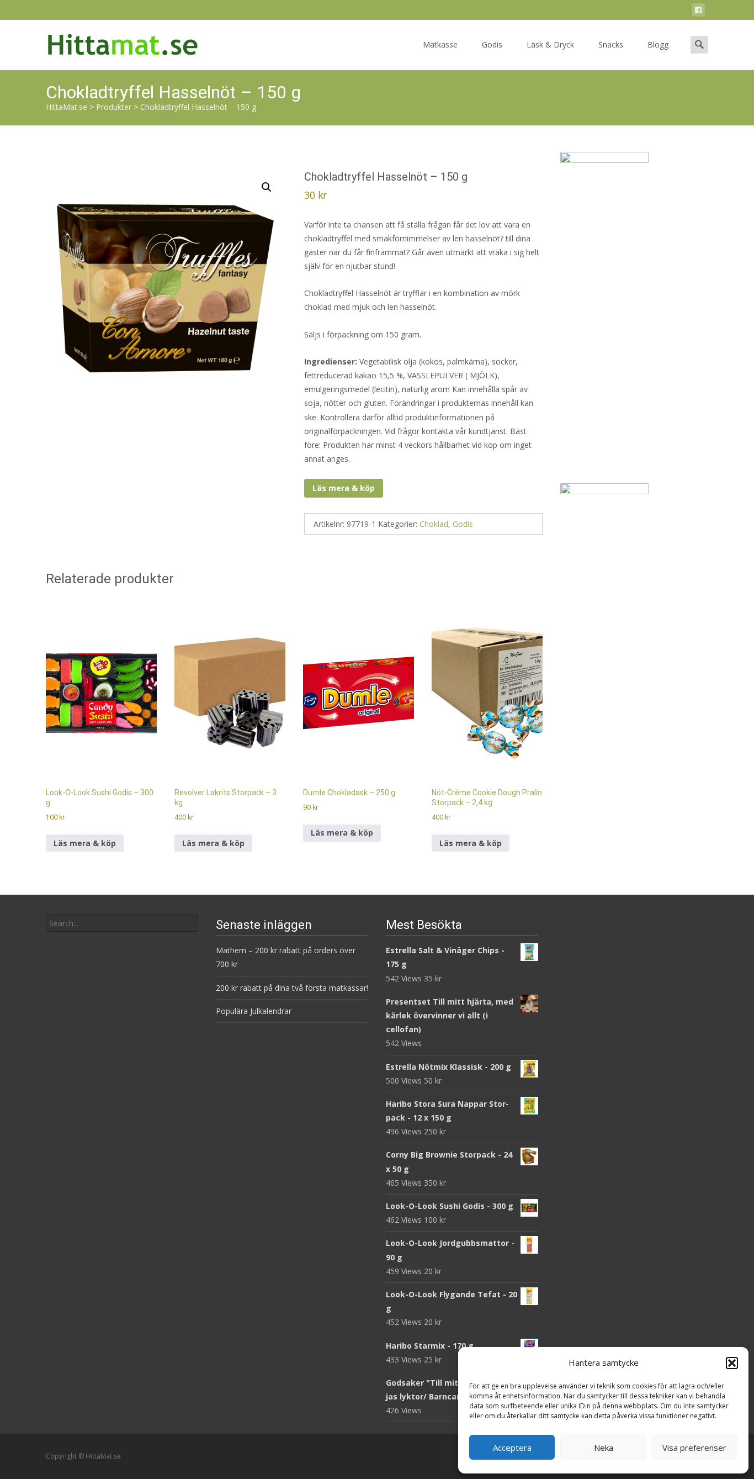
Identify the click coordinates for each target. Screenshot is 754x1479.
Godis (492, 44)
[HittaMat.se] (114, 42)
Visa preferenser (694, 1447)
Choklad (434, 524)
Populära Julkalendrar (253, 1011)
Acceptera (512, 1447)
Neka (603, 1447)
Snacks (610, 44)
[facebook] (698, 12)
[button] (731, 1363)
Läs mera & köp (343, 488)
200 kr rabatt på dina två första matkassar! (292, 988)
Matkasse (440, 44)
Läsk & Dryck (550, 44)
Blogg (657, 44)
